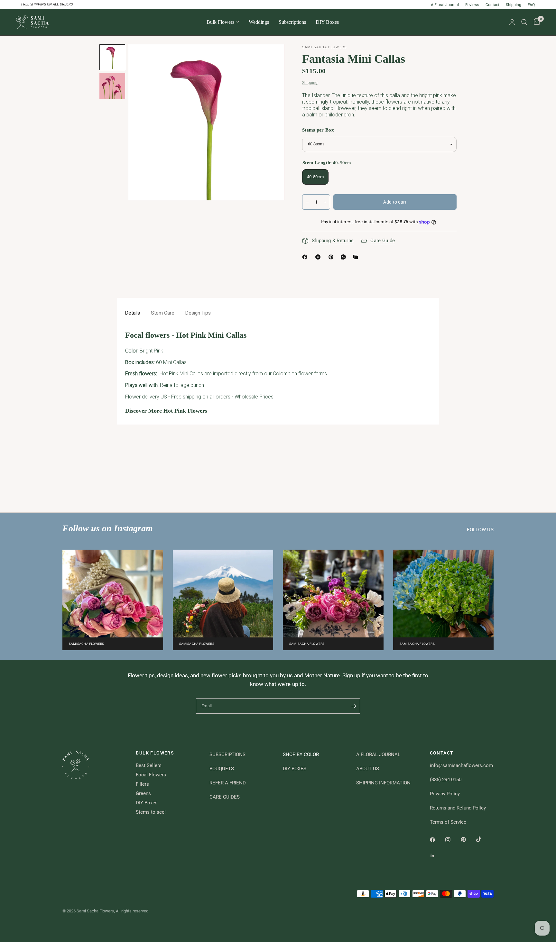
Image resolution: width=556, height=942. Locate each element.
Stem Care (162, 313)
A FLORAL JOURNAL (378, 754)
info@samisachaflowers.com (461, 765)
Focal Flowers (151, 775)
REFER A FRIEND (227, 783)
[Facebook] (306, 257)
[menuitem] (223, 22)
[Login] (512, 22)
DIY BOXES (294, 769)
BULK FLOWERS (155, 753)
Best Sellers (149, 765)
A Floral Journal (445, 5)
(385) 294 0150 (445, 779)
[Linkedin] (437, 855)
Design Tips (198, 313)
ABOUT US (367, 769)
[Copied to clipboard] (357, 257)
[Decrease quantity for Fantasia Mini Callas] (307, 202)
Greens (143, 793)
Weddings (259, 22)
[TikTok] (483, 839)
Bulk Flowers (220, 22)
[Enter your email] (353, 706)
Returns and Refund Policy (458, 808)
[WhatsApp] (344, 257)
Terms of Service (448, 822)
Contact (492, 5)
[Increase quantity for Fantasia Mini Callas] (325, 202)
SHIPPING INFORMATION (383, 783)
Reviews (472, 5)
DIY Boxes (327, 22)
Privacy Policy (445, 794)
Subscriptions (292, 22)
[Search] (524, 22)
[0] (535, 22)
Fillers (142, 784)
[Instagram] (452, 840)
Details (132, 313)
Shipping (513, 5)
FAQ (531, 5)
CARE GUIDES (224, 797)
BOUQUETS (221, 769)
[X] (319, 257)
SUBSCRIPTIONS (227, 754)
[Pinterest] (332, 257)
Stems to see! (151, 812)
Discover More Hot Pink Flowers (166, 410)
